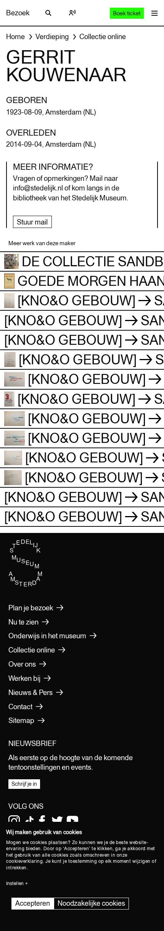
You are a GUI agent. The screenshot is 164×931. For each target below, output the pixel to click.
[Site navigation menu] (153, 13)
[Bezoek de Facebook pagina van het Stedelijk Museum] (42, 821)
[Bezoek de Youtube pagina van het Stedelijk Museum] (72, 821)
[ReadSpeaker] (72, 13)
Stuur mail (32, 222)
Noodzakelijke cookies (91, 903)
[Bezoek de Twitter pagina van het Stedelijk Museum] (57, 821)
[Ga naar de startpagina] (25, 585)
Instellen (15, 883)
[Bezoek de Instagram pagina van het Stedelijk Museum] (14, 821)
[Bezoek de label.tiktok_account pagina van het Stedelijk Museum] (29, 821)
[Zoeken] (48, 13)
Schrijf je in (24, 784)
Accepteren (32, 903)
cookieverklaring (24, 861)
